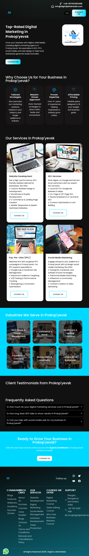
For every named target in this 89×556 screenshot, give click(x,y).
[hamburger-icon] (67, 13)
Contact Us (19, 215)
